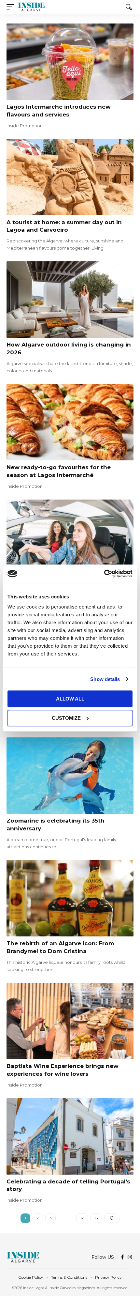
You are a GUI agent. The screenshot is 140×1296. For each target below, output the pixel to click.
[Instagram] (129, 1257)
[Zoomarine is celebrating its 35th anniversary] (70, 775)
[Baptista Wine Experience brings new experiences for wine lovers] (70, 1021)
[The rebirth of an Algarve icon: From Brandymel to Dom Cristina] (70, 898)
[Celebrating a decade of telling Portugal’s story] (70, 1136)
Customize (66, 718)
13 (96, 1218)
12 (82, 1218)
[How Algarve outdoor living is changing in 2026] (70, 299)
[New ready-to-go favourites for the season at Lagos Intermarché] (70, 422)
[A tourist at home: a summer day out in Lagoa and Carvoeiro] (70, 177)
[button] (12, 7)
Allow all (70, 699)
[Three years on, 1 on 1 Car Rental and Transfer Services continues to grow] (70, 538)
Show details (105, 679)
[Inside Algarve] (31, 7)
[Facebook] (122, 1257)
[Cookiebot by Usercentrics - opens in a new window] (104, 573)
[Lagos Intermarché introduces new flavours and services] (70, 61)
